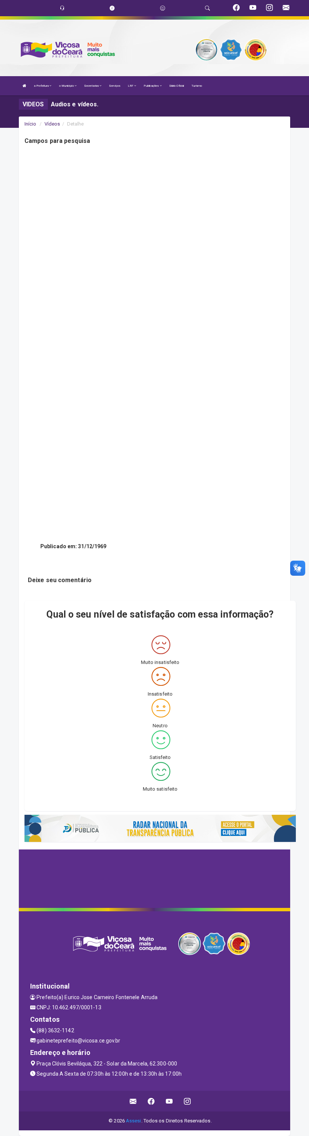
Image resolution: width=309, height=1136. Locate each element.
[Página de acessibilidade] (162, 8)
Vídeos (52, 124)
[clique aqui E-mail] (133, 1101)
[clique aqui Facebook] (151, 1101)
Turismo (196, 85)
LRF (131, 85)
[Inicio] (24, 85)
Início (30, 124)
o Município (67, 85)
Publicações (151, 85)
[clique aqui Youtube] (169, 1101)
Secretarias (91, 85)
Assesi (133, 1121)
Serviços (114, 85)
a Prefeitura (41, 85)
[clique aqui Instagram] (187, 1101)
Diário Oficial (176, 85)
